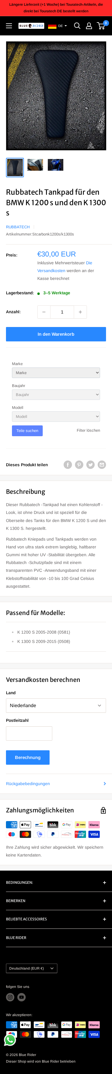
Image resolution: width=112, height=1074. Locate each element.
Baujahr (18, 385)
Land (11, 692)
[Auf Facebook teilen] (68, 464)
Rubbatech (18, 227)
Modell (17, 407)
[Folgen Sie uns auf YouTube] (21, 997)
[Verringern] (44, 312)
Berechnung (28, 757)
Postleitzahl (17, 720)
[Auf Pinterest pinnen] (79, 464)
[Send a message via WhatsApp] (10, 1040)
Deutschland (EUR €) (26, 968)
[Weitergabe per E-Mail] (102, 464)
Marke (17, 364)
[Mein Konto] (89, 25)
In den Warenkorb (56, 334)
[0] (101, 25)
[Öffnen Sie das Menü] (9, 25)
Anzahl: (13, 311)
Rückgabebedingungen (28, 783)
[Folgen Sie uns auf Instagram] (10, 997)
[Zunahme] (80, 312)
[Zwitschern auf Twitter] (90, 464)
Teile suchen (27, 430)
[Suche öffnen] (77, 25)
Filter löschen (88, 430)
